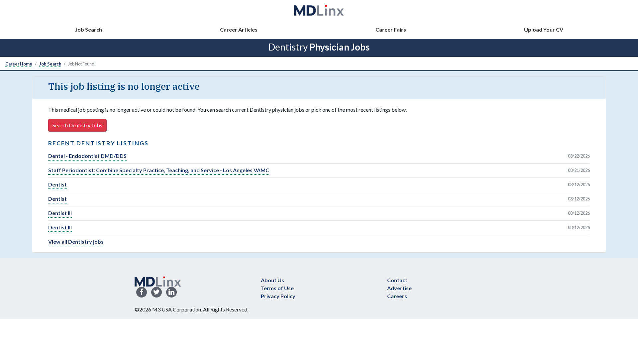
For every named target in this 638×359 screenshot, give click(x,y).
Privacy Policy (278, 296)
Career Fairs (390, 29)
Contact (397, 280)
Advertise (399, 288)
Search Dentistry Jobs (77, 125)
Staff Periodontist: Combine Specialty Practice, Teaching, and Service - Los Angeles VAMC (158, 170)
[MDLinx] (319, 10)
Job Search (88, 29)
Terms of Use (277, 288)
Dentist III (60, 213)
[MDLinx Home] (158, 281)
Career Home (18, 63)
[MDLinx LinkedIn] (171, 292)
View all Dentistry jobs (76, 241)
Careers (397, 296)
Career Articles (239, 29)
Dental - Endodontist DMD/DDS (87, 156)
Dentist (57, 184)
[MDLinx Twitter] (156, 292)
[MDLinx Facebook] (141, 292)
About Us (272, 280)
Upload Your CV (543, 29)
